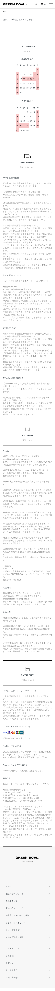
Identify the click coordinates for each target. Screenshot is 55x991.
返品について (11, 900)
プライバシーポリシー (15, 922)
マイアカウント (12, 948)
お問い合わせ (11, 977)
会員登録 (10, 955)
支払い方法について (14, 908)
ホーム (5, 12)
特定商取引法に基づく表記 (17, 915)
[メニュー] (51, 4)
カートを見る (11, 970)
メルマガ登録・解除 (14, 937)
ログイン (10, 963)
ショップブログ (12, 930)
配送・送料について (14, 893)
